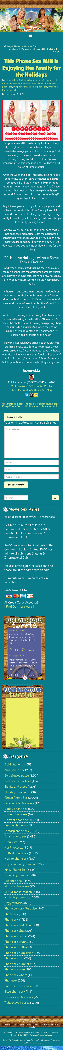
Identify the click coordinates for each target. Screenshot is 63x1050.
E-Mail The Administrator (13, 1040)
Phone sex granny (16, 941)
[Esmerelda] (31, 376)
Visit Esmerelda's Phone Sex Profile (31, 386)
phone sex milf (49, 406)
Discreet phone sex (16, 820)
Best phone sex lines (17, 781)
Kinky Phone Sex (40, 83)
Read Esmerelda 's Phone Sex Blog (31, 390)
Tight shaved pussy (16, 1002)
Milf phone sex (20, 86)
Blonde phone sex (16, 792)
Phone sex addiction (17, 925)
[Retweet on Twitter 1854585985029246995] (17, 675)
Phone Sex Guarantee (38, 1035)
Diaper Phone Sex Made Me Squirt (23, 46)
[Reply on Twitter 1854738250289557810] (11, 650)
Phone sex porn (14, 969)
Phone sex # (12, 919)
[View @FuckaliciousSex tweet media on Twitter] (11, 643)
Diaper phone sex (15, 814)
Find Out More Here (19, 606)
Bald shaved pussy (16, 775)
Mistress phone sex (16, 886)
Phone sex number (16, 964)
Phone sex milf (9, 90)
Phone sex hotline (16, 947)
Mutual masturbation (18, 892)
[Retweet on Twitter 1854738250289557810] (17, 650)
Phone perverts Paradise (20, 908)
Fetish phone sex (15, 836)
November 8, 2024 (16, 630)
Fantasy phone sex (16, 831)
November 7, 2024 (16, 656)
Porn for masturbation (19, 986)
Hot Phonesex (27, 403)
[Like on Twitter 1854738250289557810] (24, 650)
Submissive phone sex (18, 997)
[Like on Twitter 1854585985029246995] (24, 675)
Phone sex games (16, 936)
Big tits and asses (15, 786)
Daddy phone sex (15, 808)
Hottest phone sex (22, 83)
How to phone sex (16, 858)
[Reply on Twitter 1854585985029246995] (11, 675)
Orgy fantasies (14, 903)
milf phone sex (31, 406)
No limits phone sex (37, 86)
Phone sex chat (14, 930)
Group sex (47, 80)
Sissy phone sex (14, 991)
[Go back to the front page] (31, 20)
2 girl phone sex (14, 764)
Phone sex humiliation (18, 953)
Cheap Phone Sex (16, 797)
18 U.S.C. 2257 (22, 1035)
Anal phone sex (14, 770)
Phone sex (53, 86)
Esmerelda (11, 80)
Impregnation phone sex (20, 864)
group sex (12, 403)
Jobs (50, 1035)
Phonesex (10, 980)
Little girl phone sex (17, 875)
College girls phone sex (30, 80)
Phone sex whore (15, 975)
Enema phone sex (16, 825)
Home (13, 1035)
